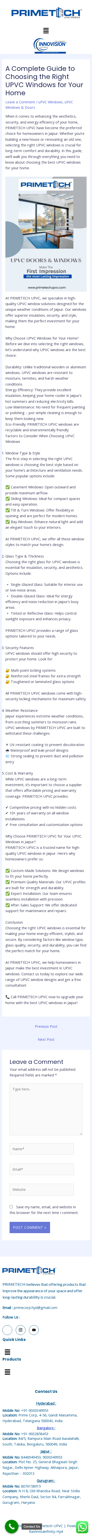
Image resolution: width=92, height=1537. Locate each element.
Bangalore (45, 1427)
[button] (7, 1352)
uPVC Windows (50, 101)
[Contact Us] (11, 1526)
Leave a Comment (20, 101)
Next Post (46, 1039)
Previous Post (46, 1026)
